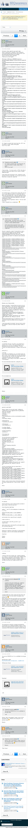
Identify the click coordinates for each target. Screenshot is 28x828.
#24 (25, 499)
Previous (6, 35)
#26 (25, 576)
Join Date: (8, 44)
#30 (25, 736)
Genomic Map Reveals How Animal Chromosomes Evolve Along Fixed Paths (14, 792)
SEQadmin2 (8, 764)
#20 (25, 216)
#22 (25, 339)
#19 (25, 190)
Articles (10, 767)
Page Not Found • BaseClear (17, 681)
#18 (25, 159)
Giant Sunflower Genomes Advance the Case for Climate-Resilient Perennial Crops (14, 785)
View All (5, 771)
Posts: (7, 46)
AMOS (12, 365)
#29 (25, 706)
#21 (25, 301)
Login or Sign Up (22, 9)
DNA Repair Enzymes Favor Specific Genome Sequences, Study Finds (13, 807)
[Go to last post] (16, 788)
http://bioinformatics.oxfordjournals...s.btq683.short (13, 660)
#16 (25, 49)
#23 (25, 405)
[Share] (25, 46)
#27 (25, 622)
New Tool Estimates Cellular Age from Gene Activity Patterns (13, 799)
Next (24, 35)
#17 (25, 141)
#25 (25, 551)
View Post (17, 162)
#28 (25, 654)
